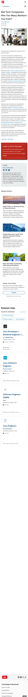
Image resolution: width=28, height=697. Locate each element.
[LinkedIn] (6, 170)
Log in (20, 296)
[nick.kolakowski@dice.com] (9, 170)
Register (14, 292)
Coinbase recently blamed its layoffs (17, 81)
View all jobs (23, 311)
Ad (24, 696)
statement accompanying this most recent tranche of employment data (13, 122)
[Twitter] (4, 170)
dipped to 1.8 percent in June (15, 107)
